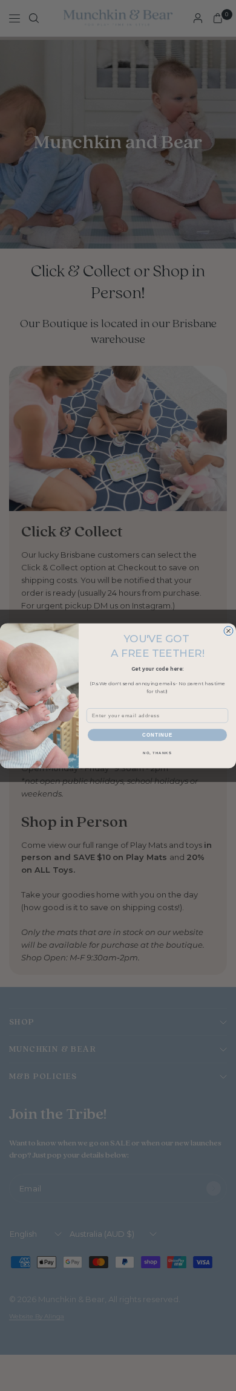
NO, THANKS (157, 753)
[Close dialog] (228, 630)
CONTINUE (157, 734)
